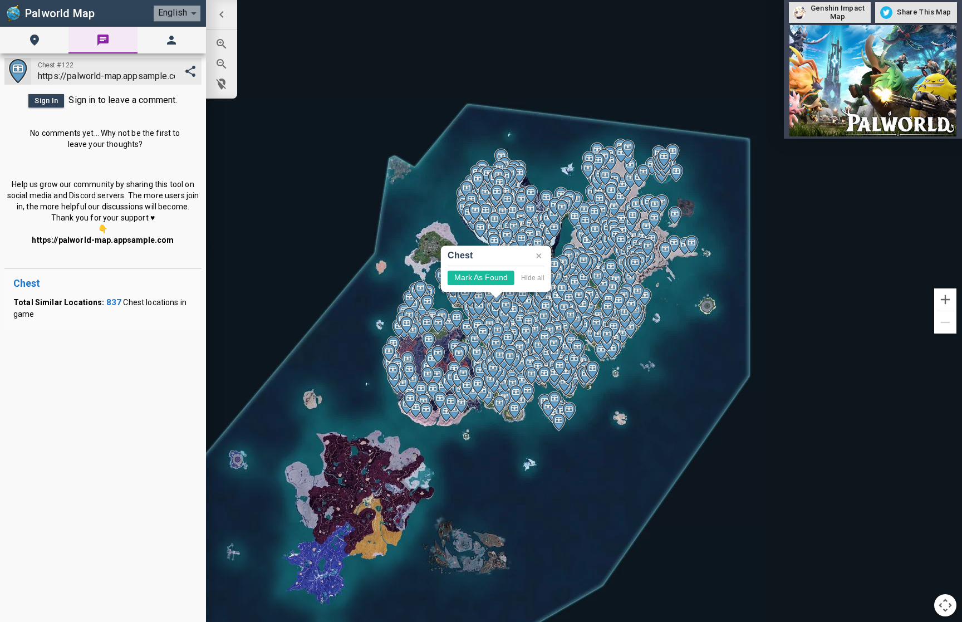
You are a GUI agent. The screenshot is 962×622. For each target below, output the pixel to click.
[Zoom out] (945, 322)
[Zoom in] (945, 299)
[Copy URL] (190, 71)
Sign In (46, 100)
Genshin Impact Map (838, 12)
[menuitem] (221, 14)
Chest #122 (55, 65)
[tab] (34, 40)
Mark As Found (481, 277)
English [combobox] (172, 12)
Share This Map (924, 12)
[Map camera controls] (945, 605)
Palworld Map (60, 13)
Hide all (532, 277)
